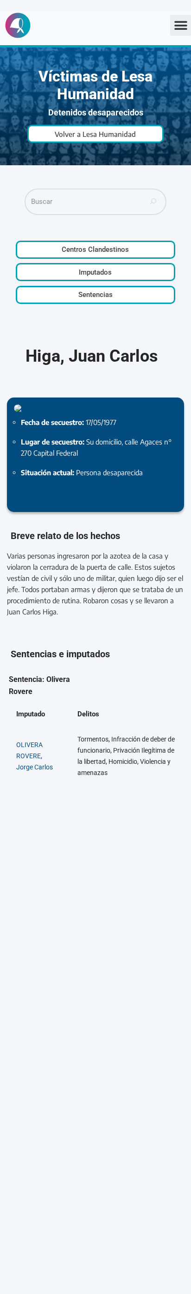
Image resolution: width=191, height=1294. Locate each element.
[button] (180, 25)
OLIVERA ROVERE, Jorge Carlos (34, 756)
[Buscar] (153, 202)
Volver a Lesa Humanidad (95, 134)
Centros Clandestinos (95, 249)
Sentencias (95, 294)
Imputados (95, 272)
